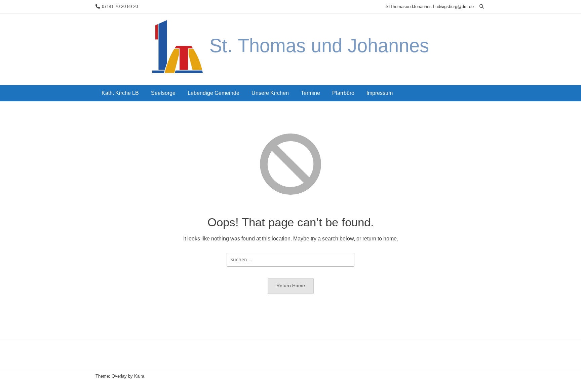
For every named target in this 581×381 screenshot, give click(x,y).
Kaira (139, 376)
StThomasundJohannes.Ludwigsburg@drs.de (430, 6)
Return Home (290, 285)
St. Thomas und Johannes (319, 45)
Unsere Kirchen (270, 93)
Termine (310, 93)
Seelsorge (163, 93)
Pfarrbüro (343, 93)
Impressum (379, 93)
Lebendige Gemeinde (213, 93)
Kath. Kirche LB (120, 93)
